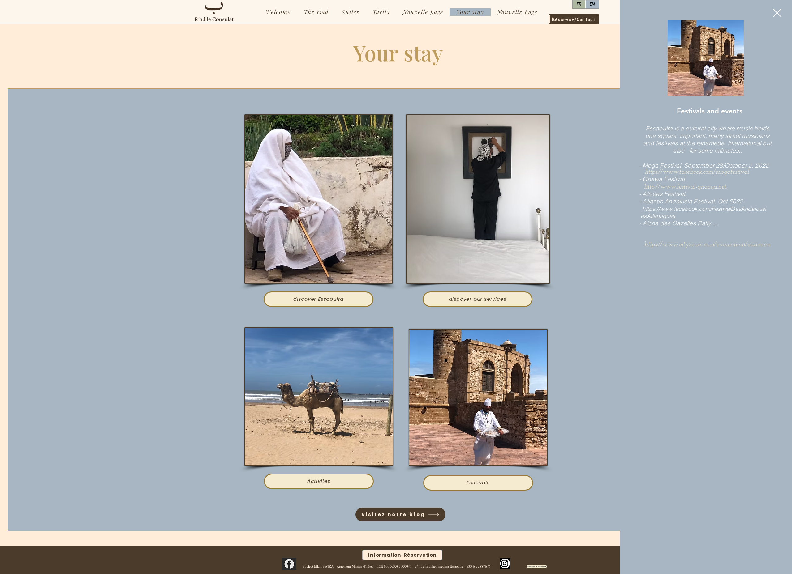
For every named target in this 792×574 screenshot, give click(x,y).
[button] (777, 13)
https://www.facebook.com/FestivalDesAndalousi (704, 208)
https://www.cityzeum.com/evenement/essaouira (707, 245)
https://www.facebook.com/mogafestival (697, 172)
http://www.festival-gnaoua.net (685, 187)
